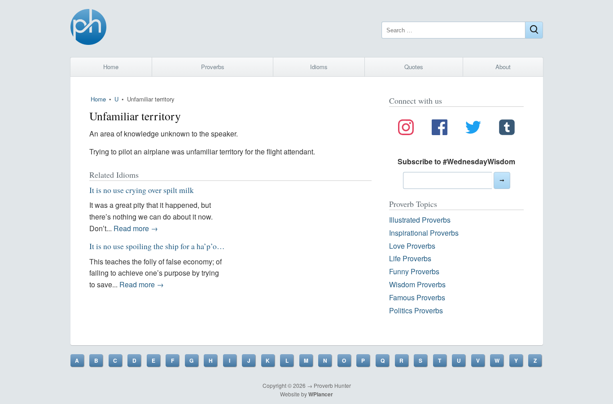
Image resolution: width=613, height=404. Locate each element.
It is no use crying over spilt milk (141, 189)
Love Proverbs (412, 246)
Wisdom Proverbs (417, 284)
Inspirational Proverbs (424, 233)
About (503, 66)
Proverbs (212, 66)
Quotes (413, 66)
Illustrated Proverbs (420, 220)
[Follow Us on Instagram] (406, 128)
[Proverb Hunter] (88, 28)
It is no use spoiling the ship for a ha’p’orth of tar (167, 246)
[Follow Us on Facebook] (439, 128)
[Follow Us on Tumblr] (507, 128)
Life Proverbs (410, 258)
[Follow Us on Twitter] (473, 128)
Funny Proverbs (414, 271)
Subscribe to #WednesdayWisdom (456, 161)
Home (110, 66)
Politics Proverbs (416, 310)
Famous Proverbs (417, 297)
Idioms (319, 66)
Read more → (136, 228)
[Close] (534, 30)
